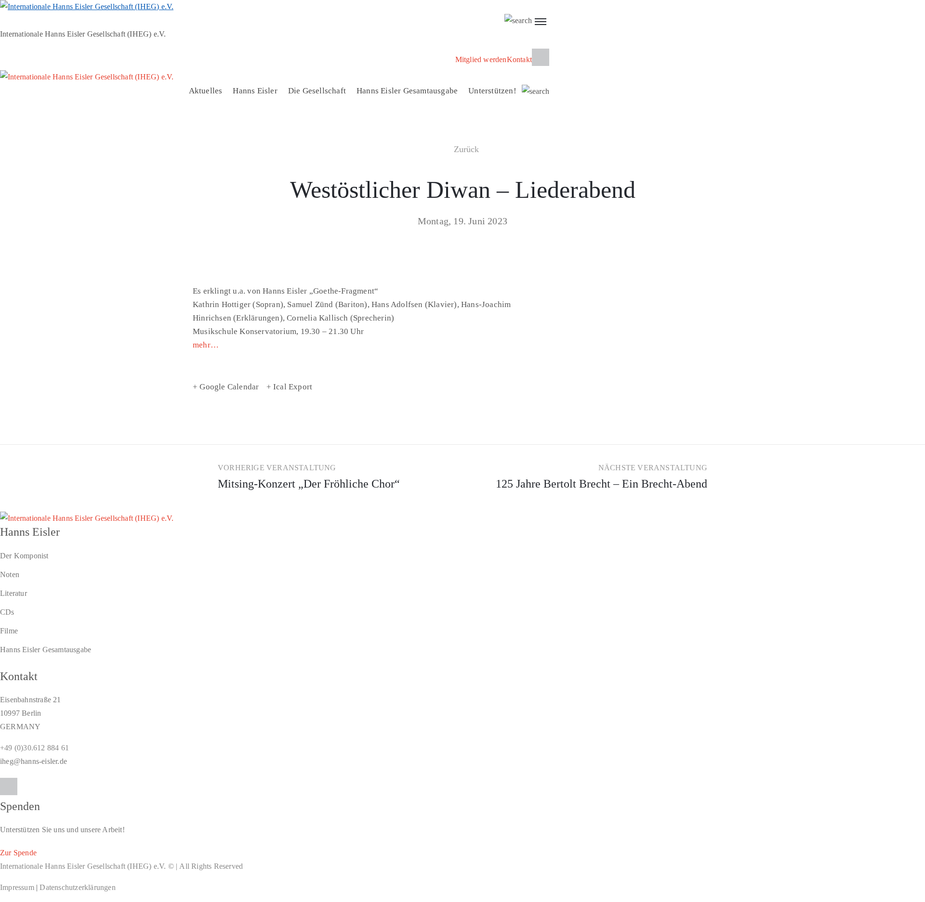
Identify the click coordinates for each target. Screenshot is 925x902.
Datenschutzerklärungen (77, 887)
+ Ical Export (289, 386)
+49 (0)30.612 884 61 (34, 748)
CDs (7, 612)
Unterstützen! (492, 90)
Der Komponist (24, 556)
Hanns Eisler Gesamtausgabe (407, 90)
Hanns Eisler (255, 90)
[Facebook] (540, 57)
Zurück (466, 149)
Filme (9, 631)
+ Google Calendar (226, 386)
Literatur (13, 593)
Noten (9, 574)
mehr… (206, 344)
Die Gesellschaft (317, 90)
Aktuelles (206, 90)
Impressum (17, 887)
